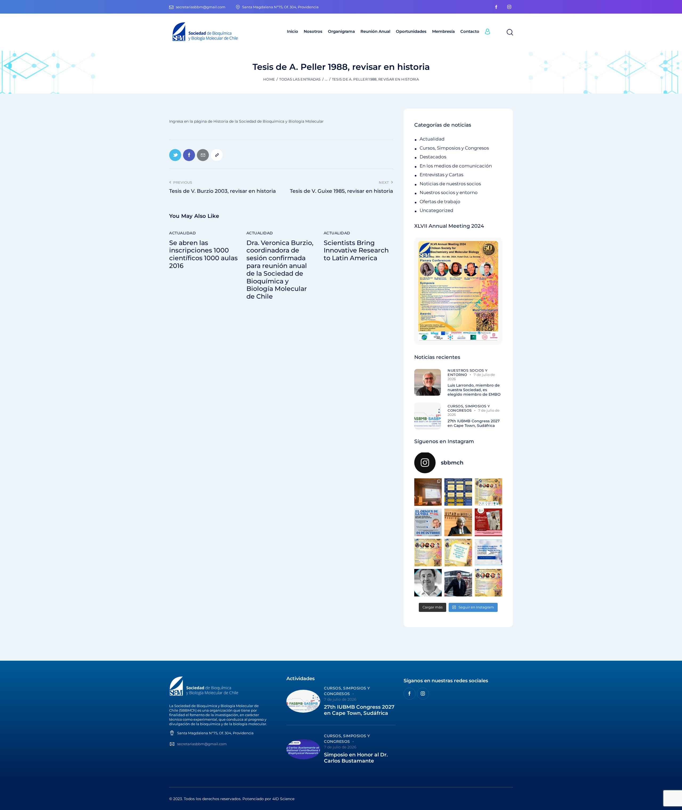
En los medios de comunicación (456, 166)
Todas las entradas (299, 79)
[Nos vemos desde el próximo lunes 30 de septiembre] (488, 492)
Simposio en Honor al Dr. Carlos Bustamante (356, 758)
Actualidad (182, 233)
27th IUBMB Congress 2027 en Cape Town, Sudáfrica (474, 423)
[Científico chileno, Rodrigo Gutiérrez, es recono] (458, 582)
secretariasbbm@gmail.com (202, 744)
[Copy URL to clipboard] (217, 155)
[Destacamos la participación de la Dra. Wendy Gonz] (428, 492)
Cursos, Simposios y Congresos (454, 148)
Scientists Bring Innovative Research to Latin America (356, 250)
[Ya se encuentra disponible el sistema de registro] (488, 582)
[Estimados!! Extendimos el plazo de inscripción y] (458, 552)
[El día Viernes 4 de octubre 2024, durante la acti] (428, 522)
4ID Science (283, 798)
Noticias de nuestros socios (450, 183)
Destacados (433, 156)
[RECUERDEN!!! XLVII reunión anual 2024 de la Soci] (428, 552)
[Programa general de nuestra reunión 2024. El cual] (458, 492)
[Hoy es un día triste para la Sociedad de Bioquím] (428, 582)
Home (269, 79)
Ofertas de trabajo (440, 201)
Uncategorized (436, 210)
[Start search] (509, 32)
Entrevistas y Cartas (441, 174)
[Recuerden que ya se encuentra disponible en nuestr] (488, 552)
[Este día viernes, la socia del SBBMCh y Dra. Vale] (488, 522)
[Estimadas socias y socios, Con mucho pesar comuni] (458, 522)
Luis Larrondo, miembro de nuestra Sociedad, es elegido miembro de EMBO (474, 389)
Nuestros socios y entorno (449, 192)
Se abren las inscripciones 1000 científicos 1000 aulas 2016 (203, 254)
